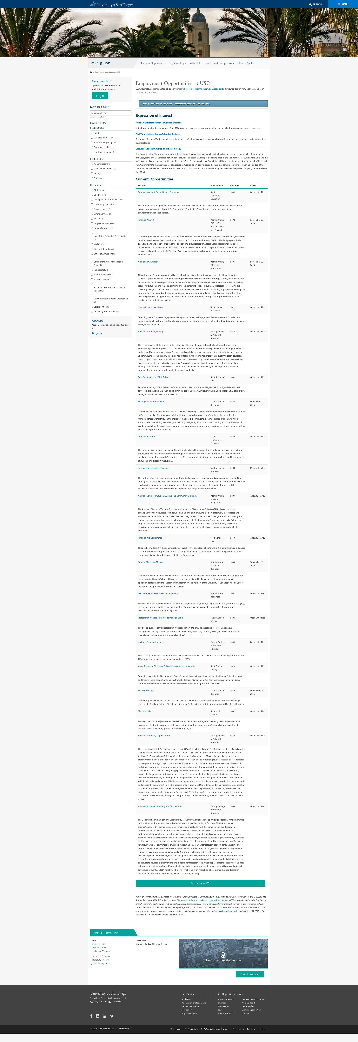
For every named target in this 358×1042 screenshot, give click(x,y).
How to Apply (245, 63)
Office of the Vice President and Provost (108, 263)
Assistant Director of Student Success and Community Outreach (167, 495)
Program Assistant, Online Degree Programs (158, 192)
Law (220, 1009)
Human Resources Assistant (150, 307)
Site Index (251, 1028)
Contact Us (116, 1001)
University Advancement (106, 311)
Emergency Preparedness (233, 1028)
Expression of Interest (105, 168)
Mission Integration (104, 249)
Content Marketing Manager (151, 562)
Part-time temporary (105, 151)
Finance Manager (146, 690)
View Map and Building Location (223, 960)
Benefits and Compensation (219, 63)
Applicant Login (178, 63)
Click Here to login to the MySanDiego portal (203, 88)
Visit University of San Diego (194, 1002)
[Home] (91, 72)
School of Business (103, 274)
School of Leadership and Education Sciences (110, 289)
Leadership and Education (253, 999)
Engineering (223, 1006)
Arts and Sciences (225, 999)
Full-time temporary (104, 142)
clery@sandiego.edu (226, 911)
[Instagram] (98, 1016)
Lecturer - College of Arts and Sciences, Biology (158, 148)
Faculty (98, 132)
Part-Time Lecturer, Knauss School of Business (158, 134)
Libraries (246, 1013)
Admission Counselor (148, 261)
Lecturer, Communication (150, 642)
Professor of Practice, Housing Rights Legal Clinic (160, 617)
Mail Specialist (144, 711)
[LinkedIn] (105, 1016)
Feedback (262, 1028)
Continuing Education (105, 204)
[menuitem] (154, 63)
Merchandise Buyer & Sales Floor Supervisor (158, 593)
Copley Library (101, 209)
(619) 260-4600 (100, 1001)
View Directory (250, 974)
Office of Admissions (104, 253)
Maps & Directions (189, 1013)
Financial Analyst (146, 219)
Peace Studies (248, 1006)
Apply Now (186, 999)
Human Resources (103, 228)
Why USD (195, 63)
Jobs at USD (187, 1009)
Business (222, 1002)
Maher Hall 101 (98, 944)
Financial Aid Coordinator (150, 537)
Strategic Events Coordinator (151, 401)
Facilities (99, 218)
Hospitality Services (104, 223)
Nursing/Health (248, 1002)
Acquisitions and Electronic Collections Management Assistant (167, 666)
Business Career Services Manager (153, 467)
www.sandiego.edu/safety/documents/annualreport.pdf (206, 900)
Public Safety (101, 269)
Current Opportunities (153, 63)
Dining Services (102, 213)
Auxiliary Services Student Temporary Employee (159, 122)
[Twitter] (112, 1016)
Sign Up (98, 333)
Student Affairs (102, 306)
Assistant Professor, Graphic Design (154, 735)
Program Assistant (146, 436)
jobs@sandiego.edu (100, 963)
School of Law (101, 279)
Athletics (99, 190)
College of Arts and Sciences (108, 199)
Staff (97, 178)
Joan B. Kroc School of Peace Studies (110, 238)
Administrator (102, 163)
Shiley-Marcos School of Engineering (111, 300)
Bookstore (99, 194)
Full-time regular (103, 137)
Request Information (190, 1006)
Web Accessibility (191, 1028)
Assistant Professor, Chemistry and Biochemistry (160, 806)
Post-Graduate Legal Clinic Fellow (153, 377)
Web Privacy (176, 1028)
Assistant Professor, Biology (150, 331)
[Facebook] (91, 1016)
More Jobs (200, 883)
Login (100, 96)
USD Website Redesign (210, 1028)
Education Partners (226, 1013)
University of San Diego (108, 993)
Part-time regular (103, 147)
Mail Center (100, 244)
